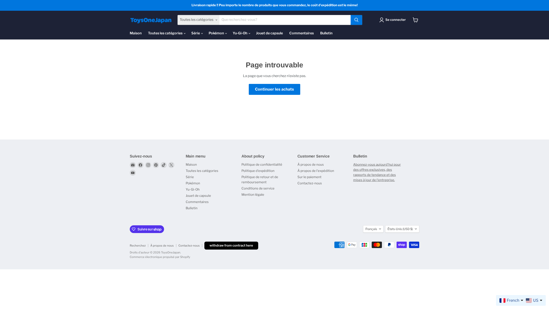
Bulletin (326, 33)
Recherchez (138, 245)
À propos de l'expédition (315, 171)
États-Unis (400, 229)
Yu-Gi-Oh (240, 33)
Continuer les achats (274, 89)
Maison (136, 33)
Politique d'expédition (257, 171)
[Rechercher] (356, 20)
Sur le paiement (309, 177)
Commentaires (301, 33)
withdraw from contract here (231, 245)
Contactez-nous (309, 183)
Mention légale (252, 195)
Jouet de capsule (269, 33)
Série (196, 33)
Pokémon (217, 33)
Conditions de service (257, 188)
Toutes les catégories (165, 33)
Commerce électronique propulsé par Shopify (160, 257)
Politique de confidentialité (261, 165)
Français (371, 229)
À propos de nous (310, 165)
